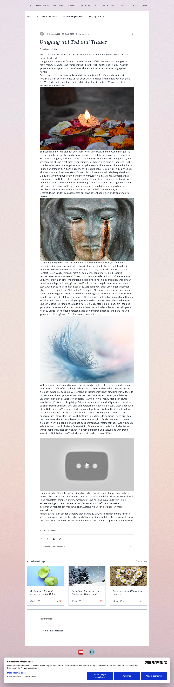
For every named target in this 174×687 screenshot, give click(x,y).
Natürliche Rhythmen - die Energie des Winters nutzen (86, 592)
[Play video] (87, 464)
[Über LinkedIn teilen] (53, 539)
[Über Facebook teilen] (41, 539)
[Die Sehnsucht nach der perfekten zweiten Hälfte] (45, 576)
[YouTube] (80, 652)
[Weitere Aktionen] (132, 33)
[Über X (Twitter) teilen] (47, 539)
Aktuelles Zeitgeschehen (73, 16)
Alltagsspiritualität (96, 16)
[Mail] (92, 652)
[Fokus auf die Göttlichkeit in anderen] (128, 576)
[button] (143, 16)
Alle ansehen (141, 561)
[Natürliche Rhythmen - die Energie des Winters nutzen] (87, 576)
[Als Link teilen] (60, 539)
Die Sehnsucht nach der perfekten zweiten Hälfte (42, 592)
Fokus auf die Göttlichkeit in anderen (128, 592)
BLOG (29, 16)
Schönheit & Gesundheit (47, 16)
